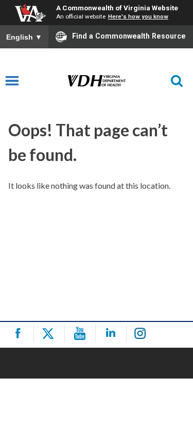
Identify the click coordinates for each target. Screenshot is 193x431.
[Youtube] (81, 334)
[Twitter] (51, 334)
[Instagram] (143, 334)
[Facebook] (20, 334)
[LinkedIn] (112, 334)
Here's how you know (138, 16)
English (24, 37)
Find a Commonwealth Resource (129, 36)
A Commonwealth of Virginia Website (117, 8)
